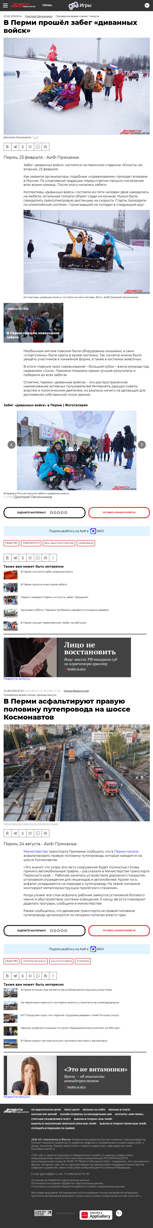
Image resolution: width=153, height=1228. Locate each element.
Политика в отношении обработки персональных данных (67, 1183)
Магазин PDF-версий (44, 1114)
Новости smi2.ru (17, 679)
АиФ (36, 137)
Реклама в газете (119, 1110)
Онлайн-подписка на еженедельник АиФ (86, 1114)
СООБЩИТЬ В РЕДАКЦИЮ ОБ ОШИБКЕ (53, 1128)
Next (142, 444)
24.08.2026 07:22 (14, 690)
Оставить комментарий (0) (119, 512)
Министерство (36, 851)
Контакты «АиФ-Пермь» (129, 1114)
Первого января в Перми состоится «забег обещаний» (54, 597)
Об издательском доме (46, 1110)
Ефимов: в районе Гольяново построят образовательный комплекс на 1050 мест (70, 1027)
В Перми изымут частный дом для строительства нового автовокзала (64, 1040)
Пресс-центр (71, 1110)
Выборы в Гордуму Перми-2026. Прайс (123, 1123)
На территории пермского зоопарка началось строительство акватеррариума (70, 1002)
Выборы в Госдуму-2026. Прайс (93, 1119)
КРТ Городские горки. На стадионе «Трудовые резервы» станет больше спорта (70, 1015)
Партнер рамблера (65, 1213)
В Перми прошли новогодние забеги (44, 584)
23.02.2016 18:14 (13, 16)
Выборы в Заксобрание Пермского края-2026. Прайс (63, 1123)
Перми (120, 851)
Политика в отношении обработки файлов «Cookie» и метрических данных (78, 1186)
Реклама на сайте (94, 1110)
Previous (11, 444)
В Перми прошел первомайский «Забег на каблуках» (54, 622)
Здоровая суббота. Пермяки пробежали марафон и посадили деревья (65, 609)
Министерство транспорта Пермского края (31, 823)
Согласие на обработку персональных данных (60, 1180)
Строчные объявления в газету (51, 1119)
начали (132, 851)
